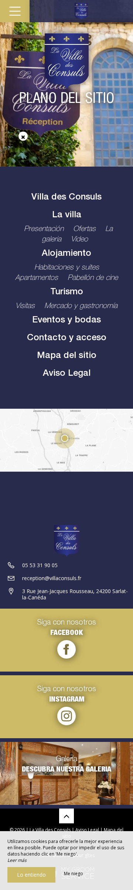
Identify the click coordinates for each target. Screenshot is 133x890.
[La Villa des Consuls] (81, 11)
